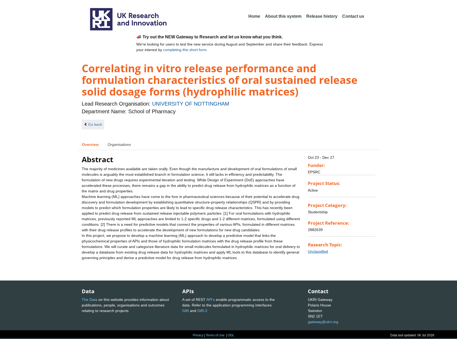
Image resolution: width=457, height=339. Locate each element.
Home (254, 16)
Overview (90, 144)
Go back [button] (95, 124)
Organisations (119, 144)
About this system (283, 16)
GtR (185, 311)
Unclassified (318, 251)
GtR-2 (202, 311)
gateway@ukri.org (323, 322)
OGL (231, 335)
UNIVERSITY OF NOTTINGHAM (190, 104)
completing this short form (185, 50)
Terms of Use (215, 335)
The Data (89, 299)
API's (210, 299)
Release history (321, 16)
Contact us (353, 16)
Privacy (198, 335)
